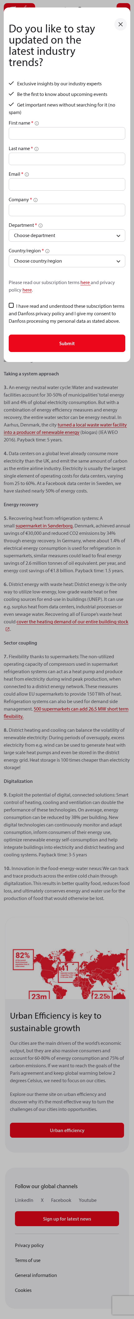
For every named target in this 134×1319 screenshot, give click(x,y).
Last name (21, 148)
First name (21, 123)
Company (20, 199)
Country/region (26, 250)
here (85, 282)
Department (23, 225)
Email (16, 174)
